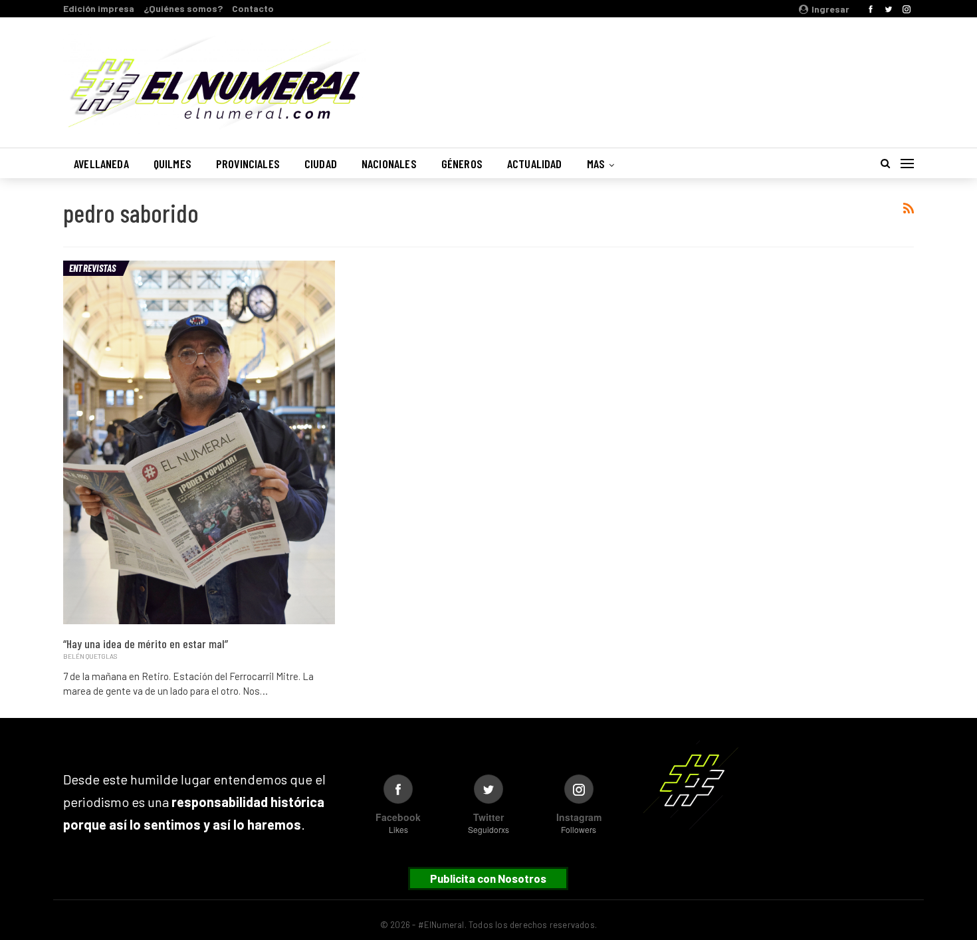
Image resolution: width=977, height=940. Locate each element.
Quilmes (172, 163)
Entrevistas (92, 268)
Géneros (462, 163)
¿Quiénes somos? (183, 8)
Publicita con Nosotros (488, 878)
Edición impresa (98, 8)
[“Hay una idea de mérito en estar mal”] (199, 443)
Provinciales (248, 163)
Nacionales (389, 163)
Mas (596, 163)
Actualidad (534, 163)
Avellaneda (101, 163)
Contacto (253, 8)
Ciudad (320, 163)
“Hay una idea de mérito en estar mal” (145, 643)
